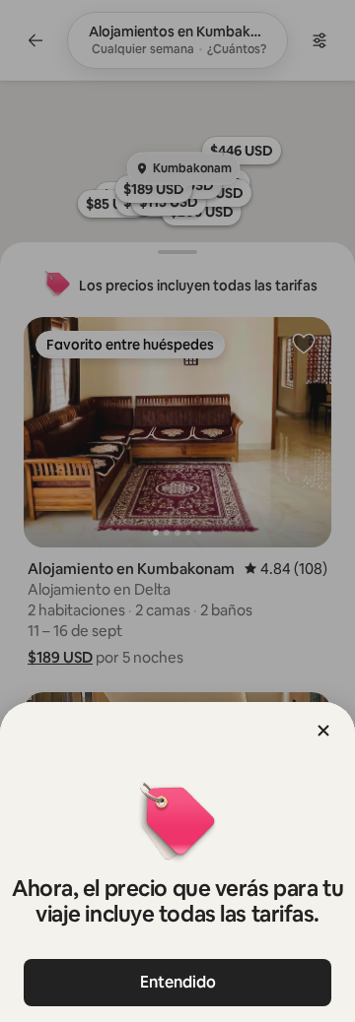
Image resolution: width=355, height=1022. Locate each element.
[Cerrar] (323, 730)
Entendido (178, 982)
